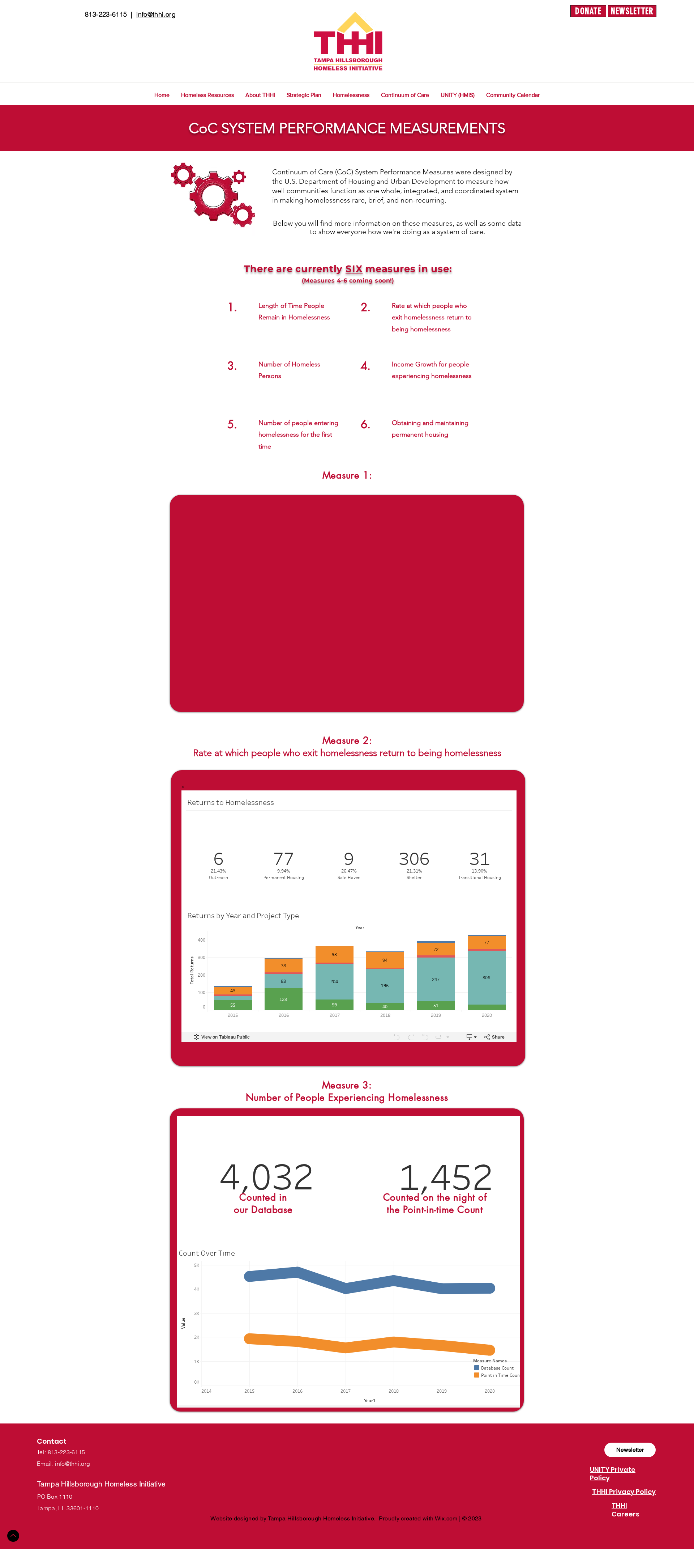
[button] (32, 5)
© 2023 (472, 1518)
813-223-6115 (106, 14)
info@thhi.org (156, 14)
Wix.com (446, 1518)
